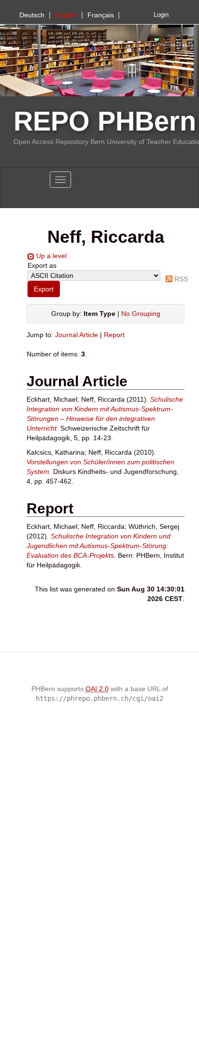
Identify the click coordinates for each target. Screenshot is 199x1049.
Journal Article (76, 335)
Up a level (51, 256)
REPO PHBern (105, 121)
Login (161, 15)
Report (114, 335)
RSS (181, 279)
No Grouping (140, 313)
